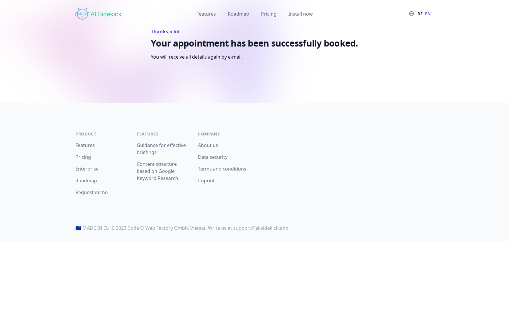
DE (420, 13)
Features (206, 14)
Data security (212, 157)
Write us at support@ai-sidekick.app (248, 228)
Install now (300, 14)
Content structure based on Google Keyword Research (157, 171)
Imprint (206, 180)
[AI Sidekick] (100, 14)
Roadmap (238, 14)
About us (208, 145)
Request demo (91, 192)
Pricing (269, 14)
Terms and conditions (222, 169)
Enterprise (87, 169)
